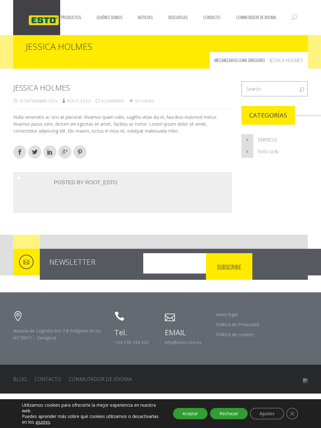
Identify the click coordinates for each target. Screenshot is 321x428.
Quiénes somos (109, 17)
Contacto (211, 17)
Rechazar (228, 413)
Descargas (177, 17)
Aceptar (190, 413)
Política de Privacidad (237, 324)
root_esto (79, 101)
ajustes (42, 422)
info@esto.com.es (183, 342)
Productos (71, 17)
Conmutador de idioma (256, 17)
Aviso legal (227, 314)
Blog (20, 379)
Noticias (145, 17)
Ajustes (267, 413)
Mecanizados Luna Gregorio (239, 60)
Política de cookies (235, 334)
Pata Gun (268, 152)
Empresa (267, 140)
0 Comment (112, 101)
